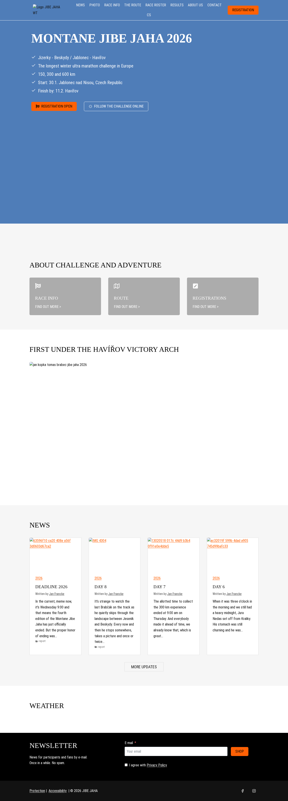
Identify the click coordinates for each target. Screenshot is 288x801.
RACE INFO (112, 5)
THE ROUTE (132, 5)
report (42, 641)
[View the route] (144, 296)
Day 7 (159, 586)
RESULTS (177, 5)
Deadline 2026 (51, 586)
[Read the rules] (65, 296)
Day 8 (100, 586)
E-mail (129, 743)
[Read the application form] (223, 296)
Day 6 (219, 586)
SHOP (239, 751)
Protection (37, 791)
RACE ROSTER (155, 5)
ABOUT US (195, 5)
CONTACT (214, 5)
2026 (39, 578)
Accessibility (58, 791)
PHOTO (94, 5)
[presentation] (55, 555)
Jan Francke (56, 594)
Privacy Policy (157, 765)
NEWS (80, 5)
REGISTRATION (243, 10)
